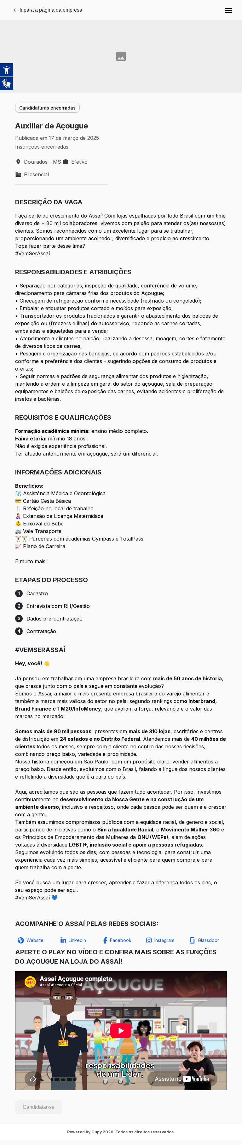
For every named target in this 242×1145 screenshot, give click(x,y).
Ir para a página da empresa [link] (51, 10)
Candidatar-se (39, 1107)
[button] (228, 10)
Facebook (120, 940)
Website (34, 940)
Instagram (164, 940)
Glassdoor (208, 940)
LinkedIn (77, 940)
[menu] (228, 10)
